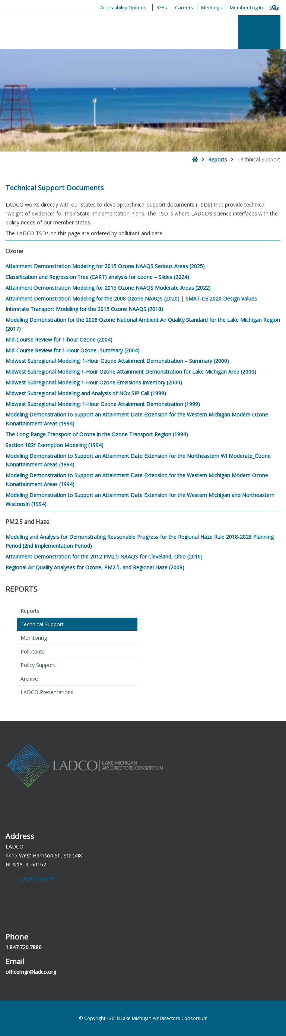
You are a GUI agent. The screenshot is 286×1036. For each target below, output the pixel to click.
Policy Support (37, 664)
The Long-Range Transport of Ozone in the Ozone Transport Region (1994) (97, 434)
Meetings (211, 7)
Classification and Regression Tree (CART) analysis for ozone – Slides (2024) (97, 276)
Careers (184, 7)
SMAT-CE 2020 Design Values (221, 298)
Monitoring (33, 637)
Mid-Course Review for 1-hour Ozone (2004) (59, 339)
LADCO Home (37, 878)
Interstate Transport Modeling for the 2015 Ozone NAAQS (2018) (84, 308)
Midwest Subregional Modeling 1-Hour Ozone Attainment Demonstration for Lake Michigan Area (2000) (131, 371)
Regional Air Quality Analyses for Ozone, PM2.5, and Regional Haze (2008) (95, 567)
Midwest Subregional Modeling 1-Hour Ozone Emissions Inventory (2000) (94, 382)
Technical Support (42, 624)
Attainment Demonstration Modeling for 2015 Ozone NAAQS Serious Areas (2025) (105, 266)
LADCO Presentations (46, 692)
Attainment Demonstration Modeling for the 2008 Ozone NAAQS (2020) (92, 298)
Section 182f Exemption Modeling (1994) (55, 444)
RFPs (161, 7)
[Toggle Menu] (259, 32)
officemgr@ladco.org (31, 971)
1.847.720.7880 (24, 947)
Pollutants (32, 651)
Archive (29, 678)
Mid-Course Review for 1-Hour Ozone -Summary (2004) (73, 350)
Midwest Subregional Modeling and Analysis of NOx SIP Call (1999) (86, 393)
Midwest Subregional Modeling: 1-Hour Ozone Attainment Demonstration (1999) (103, 403)
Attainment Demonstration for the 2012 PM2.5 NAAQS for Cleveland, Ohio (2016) (104, 556)
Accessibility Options (123, 7)
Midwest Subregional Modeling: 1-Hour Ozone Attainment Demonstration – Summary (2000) (117, 360)
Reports (217, 159)
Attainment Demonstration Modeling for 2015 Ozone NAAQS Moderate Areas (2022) (108, 287)
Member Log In (246, 7)
